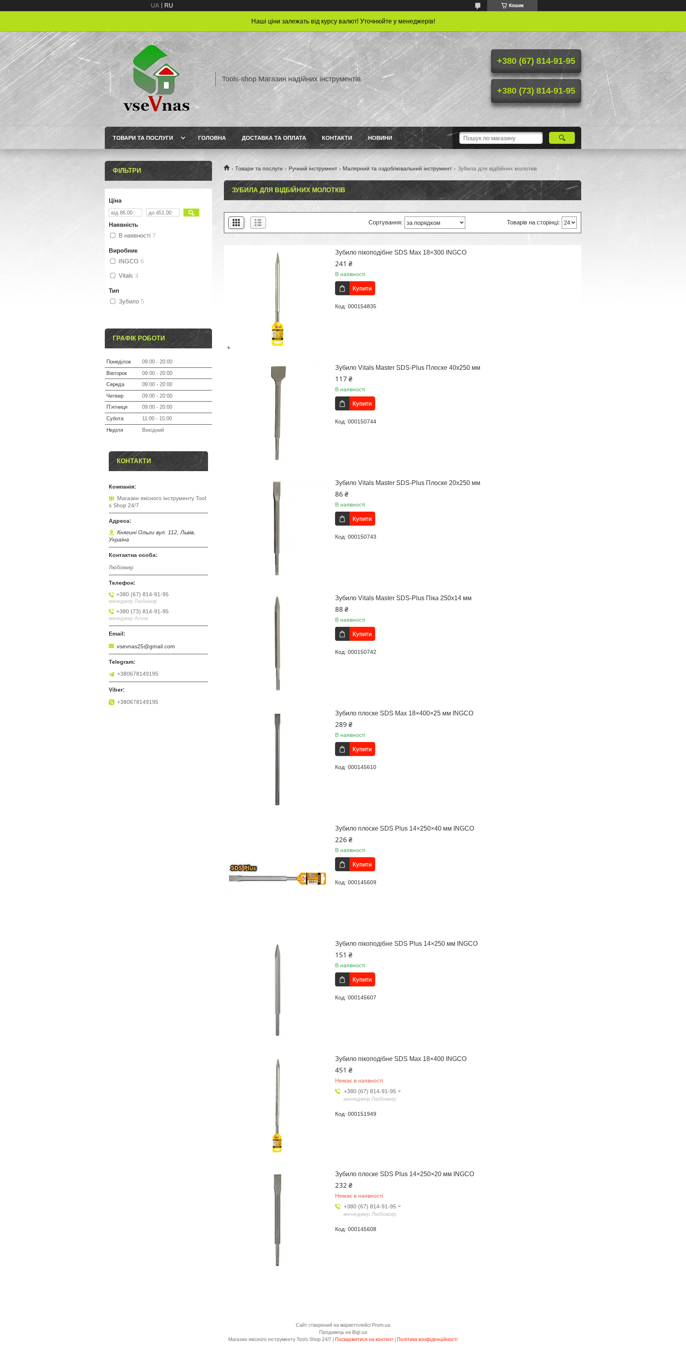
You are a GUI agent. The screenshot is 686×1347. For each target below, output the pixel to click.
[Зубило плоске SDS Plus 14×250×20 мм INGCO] (277, 1220)
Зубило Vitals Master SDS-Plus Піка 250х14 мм (403, 598)
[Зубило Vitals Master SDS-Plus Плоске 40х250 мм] (277, 414)
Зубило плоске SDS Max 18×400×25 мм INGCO (404, 713)
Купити (362, 288)
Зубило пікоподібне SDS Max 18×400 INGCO (400, 1058)
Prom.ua (381, 1325)
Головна (212, 138)
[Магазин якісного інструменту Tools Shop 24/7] (156, 79)
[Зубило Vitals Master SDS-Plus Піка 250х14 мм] (277, 644)
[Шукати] (562, 138)
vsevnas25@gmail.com (146, 646)
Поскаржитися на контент (364, 1339)
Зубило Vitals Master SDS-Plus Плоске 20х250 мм (407, 482)
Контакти (337, 138)
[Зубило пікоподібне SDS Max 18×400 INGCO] (277, 1105)
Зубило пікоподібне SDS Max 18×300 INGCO (400, 252)
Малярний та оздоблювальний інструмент (397, 168)
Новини (380, 138)
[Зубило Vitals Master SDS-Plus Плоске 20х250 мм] (277, 529)
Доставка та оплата (274, 138)
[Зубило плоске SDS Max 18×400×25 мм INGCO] (277, 759)
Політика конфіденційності (427, 1339)
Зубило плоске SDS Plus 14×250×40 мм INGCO (404, 828)
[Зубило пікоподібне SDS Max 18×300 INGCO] (277, 298)
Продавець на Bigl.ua (343, 1332)
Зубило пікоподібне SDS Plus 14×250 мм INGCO (406, 943)
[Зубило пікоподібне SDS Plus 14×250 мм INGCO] (277, 990)
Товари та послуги (143, 138)
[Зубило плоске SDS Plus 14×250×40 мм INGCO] (277, 874)
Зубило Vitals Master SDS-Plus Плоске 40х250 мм (407, 367)
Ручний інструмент (313, 168)
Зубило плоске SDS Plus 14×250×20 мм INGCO (404, 1174)
